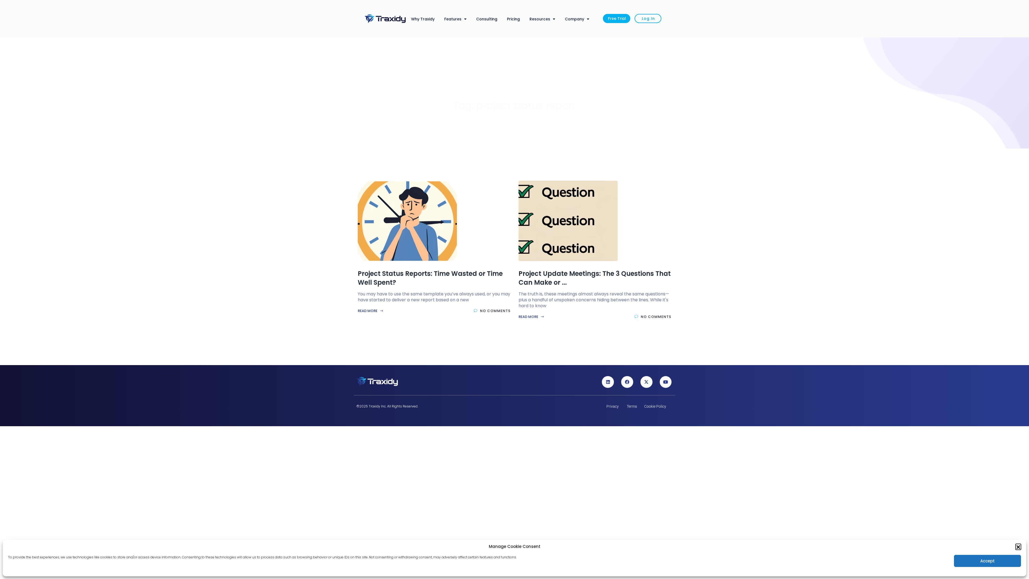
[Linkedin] (608, 382)
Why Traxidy (423, 19)
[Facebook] (627, 382)
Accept (987, 561)
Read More (368, 310)
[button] (1018, 546)
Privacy (612, 406)
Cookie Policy (655, 406)
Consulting (486, 19)
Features (452, 19)
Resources (540, 19)
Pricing (513, 19)
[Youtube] (666, 382)
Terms (632, 406)
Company (574, 19)
